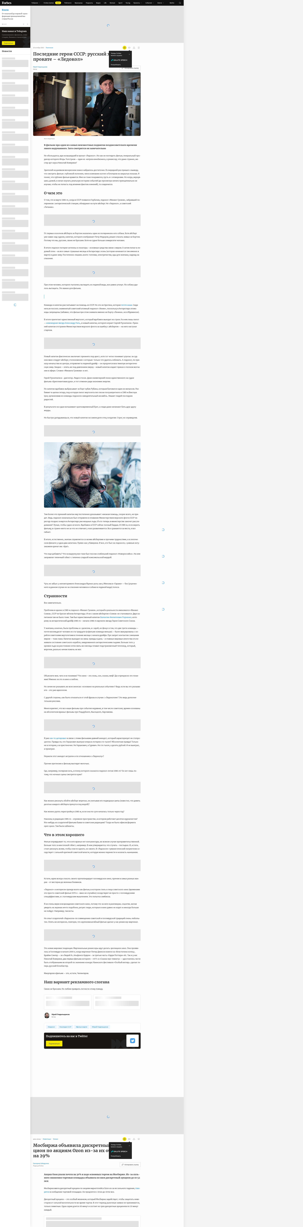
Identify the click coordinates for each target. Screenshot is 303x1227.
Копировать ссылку (132, 68)
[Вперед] (144, 1002)
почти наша (126, 305)
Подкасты (89, 3)
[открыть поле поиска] (180, 3)
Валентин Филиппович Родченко (115, 617)
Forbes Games (52, 3)
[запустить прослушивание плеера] (129, 48)
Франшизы (78, 3)
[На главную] (6, 3)
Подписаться (54, 1043)
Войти (172, 3)
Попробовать (116, 65)
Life (105, 3)
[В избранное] (72, 1078)
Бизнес (81, 1078)
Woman (112, 3)
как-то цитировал (58, 738)
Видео (98, 3)
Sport (120, 3)
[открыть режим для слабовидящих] (124, 48)
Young (128, 3)
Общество (49, 1078)
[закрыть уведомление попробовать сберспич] (129, 54)
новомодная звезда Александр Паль (63, 323)
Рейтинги (67, 3)
